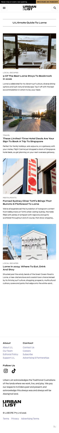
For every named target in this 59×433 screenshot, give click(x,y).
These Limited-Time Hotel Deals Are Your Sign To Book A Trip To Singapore (28, 140)
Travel (6, 135)
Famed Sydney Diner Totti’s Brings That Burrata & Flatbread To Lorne (27, 202)
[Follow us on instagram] (6, 371)
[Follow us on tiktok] (14, 371)
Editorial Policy (10, 354)
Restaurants (9, 198)
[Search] (55, 8)
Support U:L (9, 357)
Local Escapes (10, 73)
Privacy (15, 418)
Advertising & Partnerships (36, 357)
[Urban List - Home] (29, 8)
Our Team (8, 350)
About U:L (8, 347)
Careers (27, 350)
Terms (6, 418)
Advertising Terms (30, 418)
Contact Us (28, 347)
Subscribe (28, 354)
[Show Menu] (4, 8)
